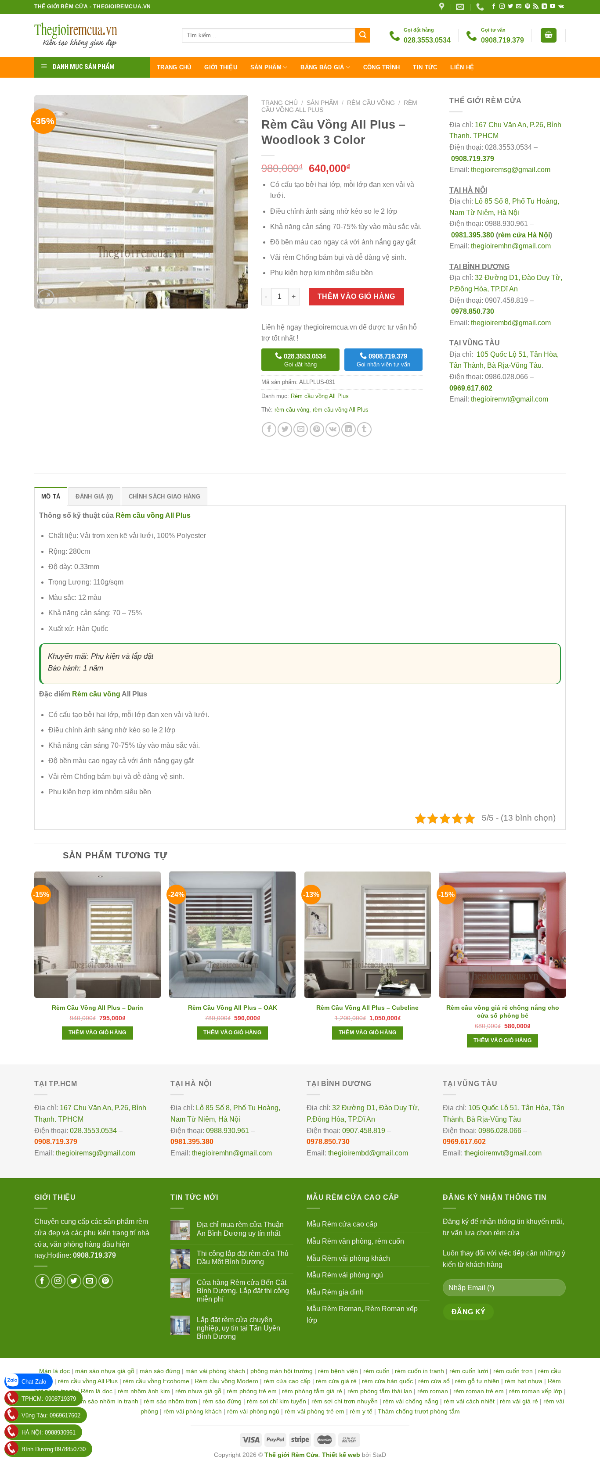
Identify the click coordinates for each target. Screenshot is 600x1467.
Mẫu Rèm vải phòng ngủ (345, 1275)
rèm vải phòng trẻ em (314, 1411)
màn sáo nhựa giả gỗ (104, 1370)
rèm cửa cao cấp (287, 1381)
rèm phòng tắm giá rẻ (312, 1391)
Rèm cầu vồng (371, 103)
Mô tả (50, 496)
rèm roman (432, 1391)
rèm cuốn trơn (513, 1370)
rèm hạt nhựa (523, 1381)
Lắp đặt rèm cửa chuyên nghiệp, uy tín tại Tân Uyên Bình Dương (238, 1328)
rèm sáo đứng (222, 1401)
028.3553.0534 (93, 1130)
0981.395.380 (472, 235)
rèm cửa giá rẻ (336, 1381)
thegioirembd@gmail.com (511, 322)
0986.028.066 (499, 1130)
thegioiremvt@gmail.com (509, 399)
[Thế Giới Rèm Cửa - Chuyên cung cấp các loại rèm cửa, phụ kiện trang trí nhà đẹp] (101, 35)
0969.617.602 (470, 388)
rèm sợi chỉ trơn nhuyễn (344, 1401)
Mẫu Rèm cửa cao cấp (342, 1224)
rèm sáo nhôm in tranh (106, 1401)
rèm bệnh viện (338, 1370)
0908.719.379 (472, 158)
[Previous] (34, 967)
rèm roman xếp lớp (535, 1391)
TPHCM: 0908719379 (49, 1398)
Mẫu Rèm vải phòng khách (348, 1258)
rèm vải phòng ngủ (253, 1411)
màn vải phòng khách (215, 1370)
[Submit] (362, 35)
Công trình (381, 67)
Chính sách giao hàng (164, 496)
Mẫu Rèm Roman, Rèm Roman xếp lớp (362, 1314)
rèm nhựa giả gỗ (198, 1391)
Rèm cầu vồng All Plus (320, 396)
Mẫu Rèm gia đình (335, 1292)
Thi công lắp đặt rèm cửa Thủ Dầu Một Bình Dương (243, 1258)
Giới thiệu (220, 67)
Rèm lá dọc (96, 1391)
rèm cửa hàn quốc (387, 1381)
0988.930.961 (227, 1130)
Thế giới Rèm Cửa (291, 1454)
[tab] (50, 496)
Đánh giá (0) (94, 496)
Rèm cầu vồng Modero (226, 1381)
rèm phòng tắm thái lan (379, 1391)
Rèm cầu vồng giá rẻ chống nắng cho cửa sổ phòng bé (502, 1011)
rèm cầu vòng (292, 409)
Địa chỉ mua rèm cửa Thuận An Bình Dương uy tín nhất (240, 1229)
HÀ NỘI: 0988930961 (49, 1432)
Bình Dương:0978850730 (54, 1449)
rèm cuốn (376, 1370)
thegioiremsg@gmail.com (510, 169)
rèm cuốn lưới (468, 1370)
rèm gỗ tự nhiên (477, 1381)
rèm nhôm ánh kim (144, 1391)
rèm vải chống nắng (410, 1401)
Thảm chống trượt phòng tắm (419, 1411)
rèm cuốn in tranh (419, 1370)
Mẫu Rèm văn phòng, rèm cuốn (355, 1241)
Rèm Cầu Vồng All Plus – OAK (232, 1007)
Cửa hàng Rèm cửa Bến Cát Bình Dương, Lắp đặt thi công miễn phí (243, 1291)
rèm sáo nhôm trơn (170, 1401)
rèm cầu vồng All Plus (341, 409)
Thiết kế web (341, 1454)
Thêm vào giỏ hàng (356, 296)
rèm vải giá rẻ (519, 1401)
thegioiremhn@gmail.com (511, 246)
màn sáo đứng (160, 1370)
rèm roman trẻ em (478, 1391)
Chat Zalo (34, 1381)
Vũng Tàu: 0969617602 (51, 1415)
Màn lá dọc (54, 1370)
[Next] (565, 967)
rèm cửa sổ (434, 1381)
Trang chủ (174, 67)
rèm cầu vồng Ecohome (156, 1381)
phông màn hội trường (281, 1370)
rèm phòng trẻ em (252, 1391)
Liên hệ (462, 67)
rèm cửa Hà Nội (524, 235)
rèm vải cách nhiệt (469, 1401)
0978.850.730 (472, 311)
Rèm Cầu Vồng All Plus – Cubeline (367, 1007)
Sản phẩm (266, 67)
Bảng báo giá (322, 67)
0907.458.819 (363, 1130)
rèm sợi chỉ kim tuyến (276, 1401)
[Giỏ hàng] (549, 35)
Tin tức (425, 67)
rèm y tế (361, 1411)
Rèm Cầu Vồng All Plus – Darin (97, 1007)
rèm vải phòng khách (192, 1411)
